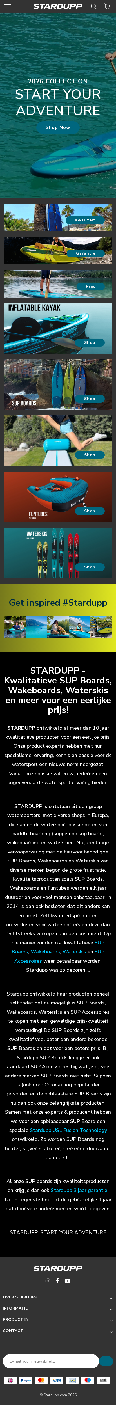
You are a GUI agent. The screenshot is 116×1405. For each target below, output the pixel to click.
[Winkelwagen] (108, 6)
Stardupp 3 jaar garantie (79, 1190)
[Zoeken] (95, 6)
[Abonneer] (106, 1361)
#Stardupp (85, 603)
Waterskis (74, 951)
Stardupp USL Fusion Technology (68, 1130)
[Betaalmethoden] (10, 1380)
